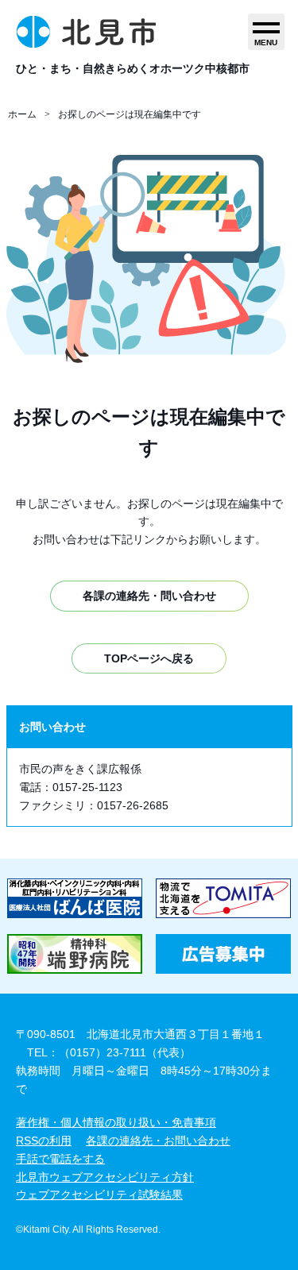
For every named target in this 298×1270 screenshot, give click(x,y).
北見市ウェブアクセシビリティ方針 (105, 1177)
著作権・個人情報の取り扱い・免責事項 (116, 1122)
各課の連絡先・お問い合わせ (158, 1140)
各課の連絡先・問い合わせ (149, 595)
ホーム (22, 114)
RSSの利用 (44, 1140)
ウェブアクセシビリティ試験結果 (99, 1194)
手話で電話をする (60, 1158)
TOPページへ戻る (149, 658)
